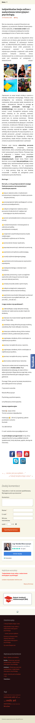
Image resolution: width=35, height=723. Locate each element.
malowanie (18, 695)
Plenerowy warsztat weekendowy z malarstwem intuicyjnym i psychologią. (12, 662)
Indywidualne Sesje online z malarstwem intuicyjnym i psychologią (11, 628)
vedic (5, 701)
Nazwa (4, 510)
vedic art (11, 700)
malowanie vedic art (11, 697)
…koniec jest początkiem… (11, 633)
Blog (16, 17)
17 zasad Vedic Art (7, 695)
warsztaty (7, 704)
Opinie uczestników (13, 657)
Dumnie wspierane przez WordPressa (12, 719)
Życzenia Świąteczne (9, 645)
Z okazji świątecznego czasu (12, 623)
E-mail (4, 514)
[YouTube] (26, 452)
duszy (14, 695)
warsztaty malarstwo (15, 704)
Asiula (5, 674)
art (12, 695)
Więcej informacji (28, 584)
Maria (5, 657)
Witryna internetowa (6, 519)
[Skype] (15, 459)
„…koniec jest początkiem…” (13, 473)
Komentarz (5, 497)
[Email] (23, 459)
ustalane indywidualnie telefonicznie (12, 579)
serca (19, 697)
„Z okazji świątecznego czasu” (21, 476)
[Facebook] (12, 452)
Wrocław (7, 706)
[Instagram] (19, 452)
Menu (4, 2)
